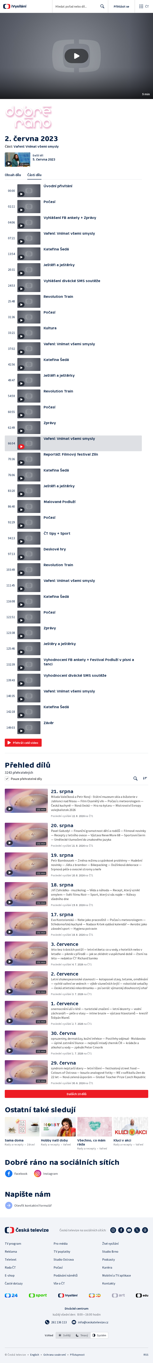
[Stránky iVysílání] (68, 1296)
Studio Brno (110, 1251)
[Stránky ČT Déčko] (95, 1296)
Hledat (102, 6)
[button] (76, 56)
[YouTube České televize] (129, 1230)
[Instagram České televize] (113, 1230)
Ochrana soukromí (54, 1354)
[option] (64, 1335)
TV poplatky (62, 1251)
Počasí (58, 1267)
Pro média (61, 1243)
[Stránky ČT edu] (142, 1296)
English (34, 1354)
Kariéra (107, 1267)
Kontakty (108, 1283)
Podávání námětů (65, 1275)
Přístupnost (77, 1354)
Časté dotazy (14, 1283)
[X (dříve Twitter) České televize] (137, 1230)
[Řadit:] (145, 778)
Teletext (11, 1259)
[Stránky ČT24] (11, 1296)
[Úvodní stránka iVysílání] (18, 6)
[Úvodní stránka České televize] (27, 1230)
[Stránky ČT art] (118, 1296)
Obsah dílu (13, 175)
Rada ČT (10, 1267)
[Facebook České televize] (121, 1230)
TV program (13, 1243)
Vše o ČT (59, 1283)
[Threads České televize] (145, 1230)
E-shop (10, 1275)
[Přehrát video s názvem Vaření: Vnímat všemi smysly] (76, 56)
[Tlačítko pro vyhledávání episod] (135, 778)
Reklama (11, 1251)
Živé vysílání (110, 1243)
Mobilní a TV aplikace (116, 1275)
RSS (146, 1354)
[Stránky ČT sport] (38, 1296)
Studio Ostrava (64, 1259)
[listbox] (82, 1335)
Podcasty (108, 1259)
